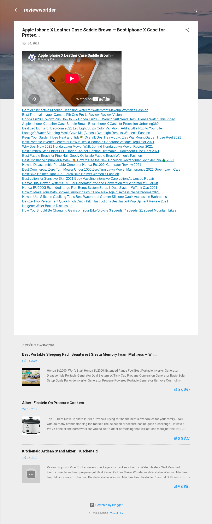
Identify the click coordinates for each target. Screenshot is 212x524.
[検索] (195, 11)
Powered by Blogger (109, 505)
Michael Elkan (117, 513)
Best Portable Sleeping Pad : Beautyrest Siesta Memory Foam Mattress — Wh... (89, 354)
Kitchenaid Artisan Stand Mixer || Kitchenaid (60, 451)
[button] (187, 30)
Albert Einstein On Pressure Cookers (53, 403)
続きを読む (182, 390)
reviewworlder (40, 10)
